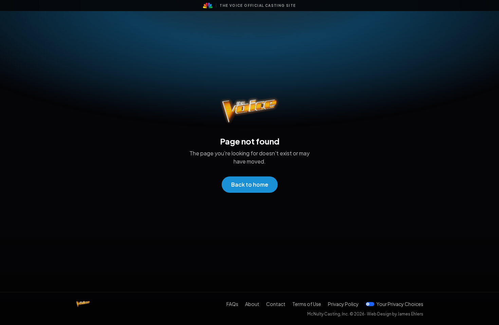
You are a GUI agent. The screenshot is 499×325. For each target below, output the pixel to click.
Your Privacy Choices (399, 304)
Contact (275, 304)
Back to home (249, 184)
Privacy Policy (343, 304)
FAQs (232, 304)
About (252, 304)
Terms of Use (306, 304)
